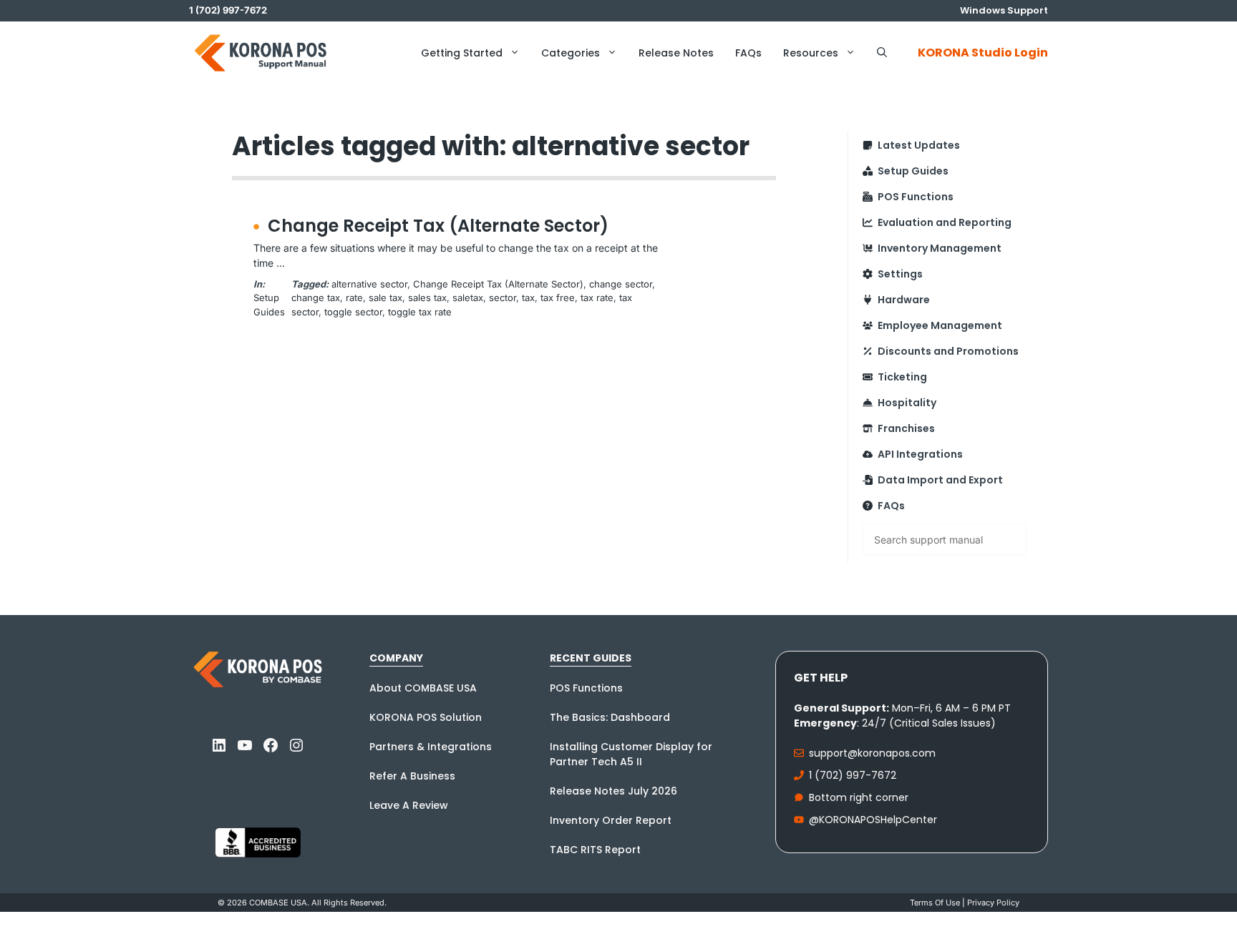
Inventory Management (939, 248)
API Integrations (920, 454)
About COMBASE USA (423, 688)
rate (354, 297)
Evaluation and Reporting (945, 222)
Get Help (821, 677)
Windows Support (1004, 10)
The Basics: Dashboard (610, 717)
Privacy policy (993, 903)
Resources (810, 53)
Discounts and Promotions (948, 351)
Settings (900, 274)
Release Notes (676, 53)
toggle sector (353, 312)
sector (502, 297)
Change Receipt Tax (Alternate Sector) (438, 225)
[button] (882, 53)
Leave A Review (408, 805)
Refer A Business (412, 776)
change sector (620, 284)
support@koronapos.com (872, 753)
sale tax (385, 297)
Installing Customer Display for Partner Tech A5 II (631, 754)
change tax (315, 297)
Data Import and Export (940, 480)
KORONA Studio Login (983, 52)
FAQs (748, 53)
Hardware (904, 300)
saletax (467, 297)
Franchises (906, 428)
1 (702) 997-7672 (852, 775)
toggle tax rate (420, 312)
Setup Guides (913, 171)
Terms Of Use (935, 903)
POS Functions (916, 197)
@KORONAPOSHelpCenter (873, 819)
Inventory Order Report (610, 820)
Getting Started (462, 53)
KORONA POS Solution (425, 717)
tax (528, 297)
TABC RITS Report (595, 849)
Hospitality (907, 402)
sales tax (427, 297)
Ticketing (902, 377)
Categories (570, 53)
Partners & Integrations (430, 746)
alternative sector (369, 284)
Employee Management (940, 325)
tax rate (597, 297)
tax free (557, 297)
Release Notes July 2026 (613, 791)
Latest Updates (919, 145)
